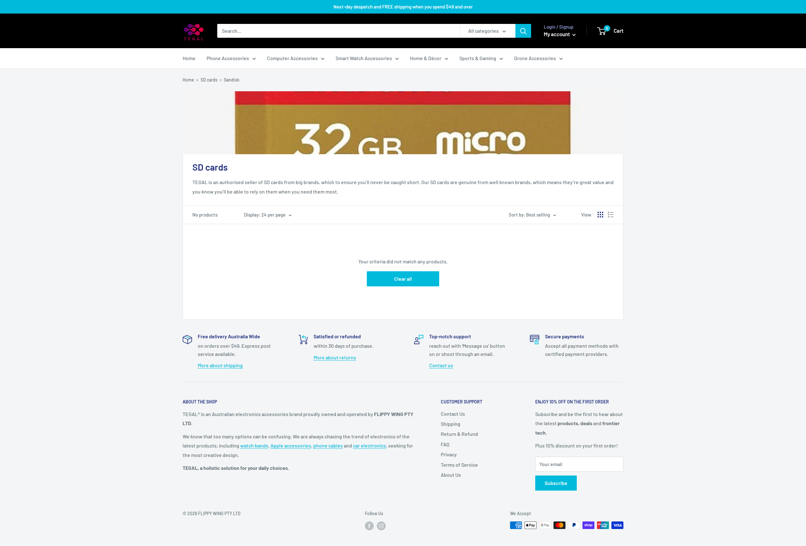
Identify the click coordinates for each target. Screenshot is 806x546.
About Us (451, 475)
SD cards (209, 79)
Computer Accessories (292, 58)
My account (557, 34)
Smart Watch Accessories (364, 58)
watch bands (254, 445)
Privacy (449, 454)
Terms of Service (459, 465)
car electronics (369, 445)
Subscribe (556, 483)
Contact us (441, 365)
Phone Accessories (228, 58)
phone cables (328, 445)
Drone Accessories (535, 58)
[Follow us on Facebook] (369, 525)
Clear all (403, 279)
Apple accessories (290, 445)
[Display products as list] (611, 214)
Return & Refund (459, 434)
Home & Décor (425, 58)
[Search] (523, 31)
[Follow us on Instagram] (381, 525)
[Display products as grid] (600, 214)
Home (189, 58)
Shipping (450, 424)
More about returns (335, 357)
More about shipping (220, 365)
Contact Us (453, 414)
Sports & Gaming (477, 58)
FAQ (445, 444)
